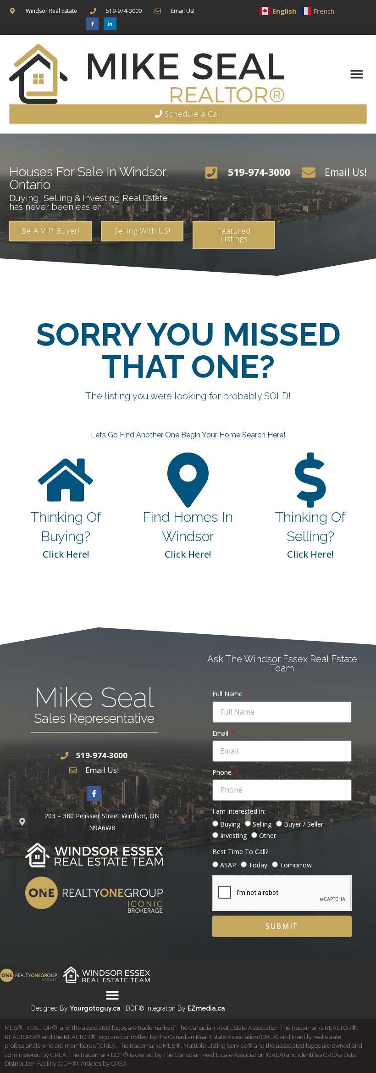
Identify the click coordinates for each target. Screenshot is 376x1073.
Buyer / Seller (303, 824)
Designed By (50, 1008)
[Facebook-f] (92, 23)
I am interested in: (238, 811)
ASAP (228, 865)
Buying (230, 824)
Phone (222, 772)
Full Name (228, 693)
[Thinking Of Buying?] (65, 480)
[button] (356, 73)
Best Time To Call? (240, 851)
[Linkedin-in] (110, 23)
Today (258, 865)
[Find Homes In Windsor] (188, 480)
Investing (233, 835)
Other (267, 835)
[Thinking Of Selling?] (310, 480)
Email (221, 733)
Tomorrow (296, 865)
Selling (262, 824)
